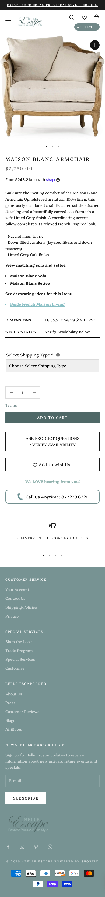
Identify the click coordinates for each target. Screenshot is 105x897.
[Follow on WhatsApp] (50, 846)
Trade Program (19, 650)
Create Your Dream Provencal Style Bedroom (52, 5)
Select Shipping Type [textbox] (52, 354)
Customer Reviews (22, 711)
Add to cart (52, 417)
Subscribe (25, 797)
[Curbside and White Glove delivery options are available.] (58, 355)
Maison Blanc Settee (30, 283)
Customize (14, 668)
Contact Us (15, 598)
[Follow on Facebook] (8, 846)
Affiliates (87, 27)
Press (10, 702)
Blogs (10, 720)
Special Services (20, 659)
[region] (52, 534)
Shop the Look (18, 641)
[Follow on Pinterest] (36, 846)
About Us (13, 693)
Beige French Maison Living (37, 304)
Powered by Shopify (76, 861)
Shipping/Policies (21, 607)
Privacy (12, 616)
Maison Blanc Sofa (28, 275)
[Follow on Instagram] (22, 846)
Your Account (17, 589)
